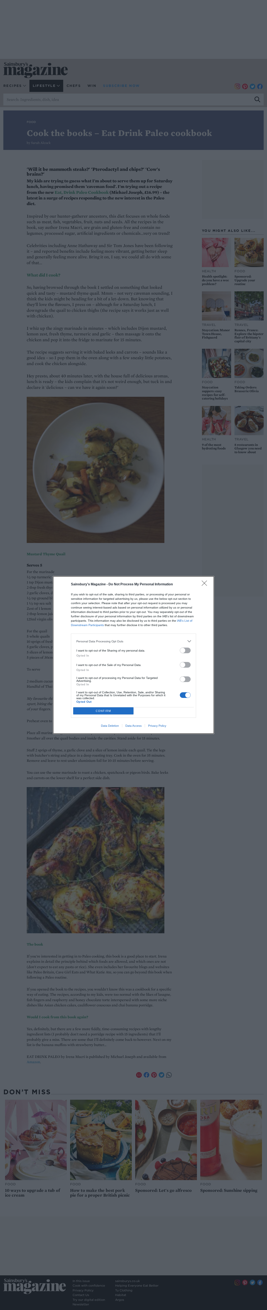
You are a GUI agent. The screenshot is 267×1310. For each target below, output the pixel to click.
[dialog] (133, 655)
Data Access (133, 725)
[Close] (206, 584)
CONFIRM (103, 711)
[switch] (185, 650)
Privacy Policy (157, 725)
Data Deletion (110, 725)
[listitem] (133, 641)
